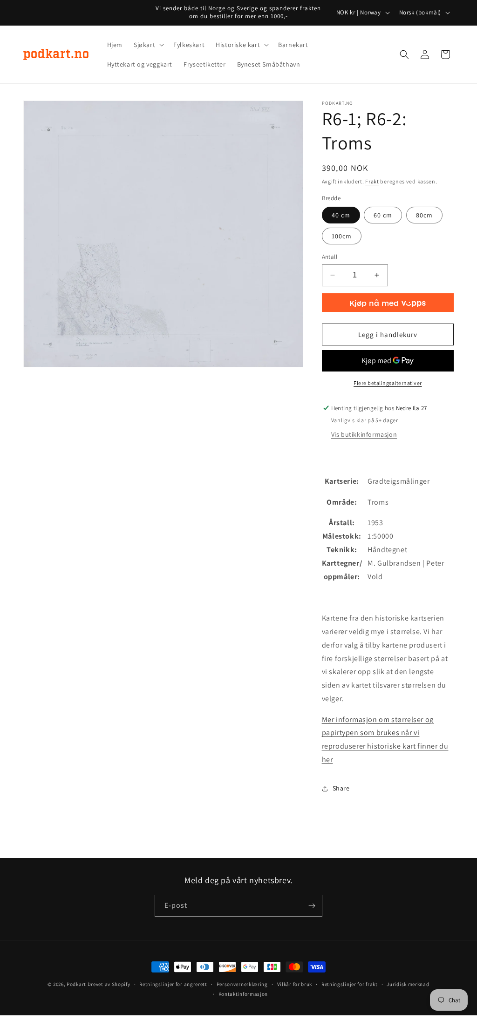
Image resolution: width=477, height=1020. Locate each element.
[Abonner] (311, 906)
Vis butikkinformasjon (364, 434)
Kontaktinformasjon (243, 994)
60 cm (383, 215)
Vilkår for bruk (295, 984)
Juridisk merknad (408, 984)
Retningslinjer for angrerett (173, 984)
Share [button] (341, 788)
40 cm (341, 215)
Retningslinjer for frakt (349, 984)
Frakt (372, 181)
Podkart (76, 984)
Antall (329, 257)
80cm (424, 215)
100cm (342, 236)
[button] (148, 44)
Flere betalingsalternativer (388, 382)
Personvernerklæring (242, 984)
